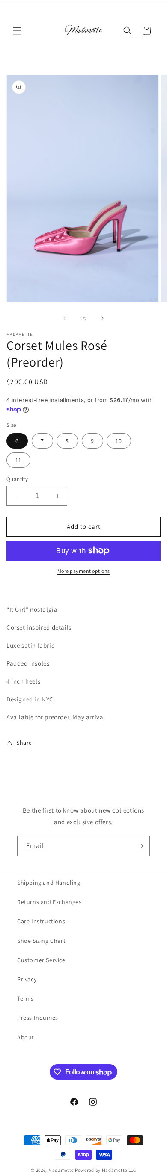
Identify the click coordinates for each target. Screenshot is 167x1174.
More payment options (83, 571)
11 (18, 460)
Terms (25, 998)
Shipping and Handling (49, 882)
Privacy (26, 979)
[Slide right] (102, 318)
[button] (17, 30)
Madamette (61, 1170)
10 (119, 441)
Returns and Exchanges (49, 902)
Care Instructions (41, 921)
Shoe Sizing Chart (41, 941)
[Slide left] (64, 318)
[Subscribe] (140, 846)
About (25, 1037)
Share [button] (24, 742)
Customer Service (41, 960)
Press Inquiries (37, 1017)
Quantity (17, 479)
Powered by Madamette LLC (105, 1170)
